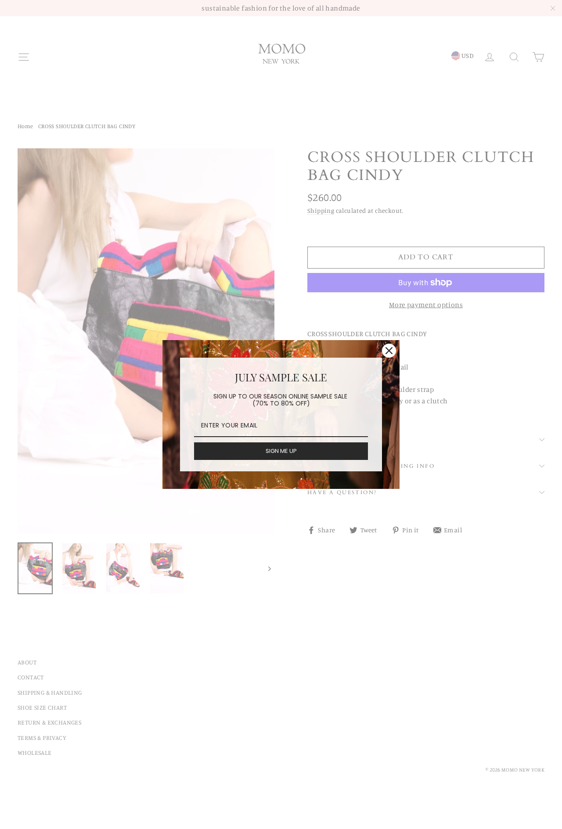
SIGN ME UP (281, 451)
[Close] (389, 350)
